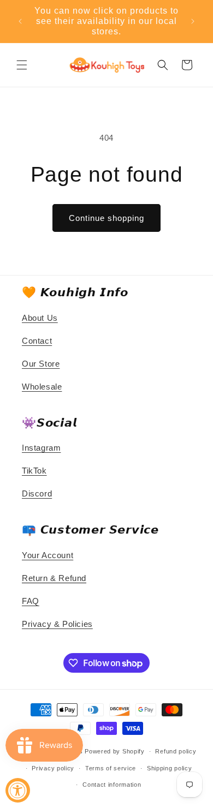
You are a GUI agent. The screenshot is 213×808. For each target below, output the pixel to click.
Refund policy (175, 751)
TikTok (34, 470)
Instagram (41, 447)
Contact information (111, 784)
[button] (22, 65)
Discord (37, 493)
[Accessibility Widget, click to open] (17, 790)
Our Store (41, 363)
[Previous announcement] (20, 21)
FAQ (30, 601)
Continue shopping (106, 218)
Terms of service (110, 768)
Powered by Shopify (115, 751)
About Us (40, 317)
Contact (37, 340)
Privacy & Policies (57, 624)
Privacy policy (53, 768)
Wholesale (42, 386)
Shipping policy (169, 768)
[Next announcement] (193, 21)
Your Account (47, 555)
